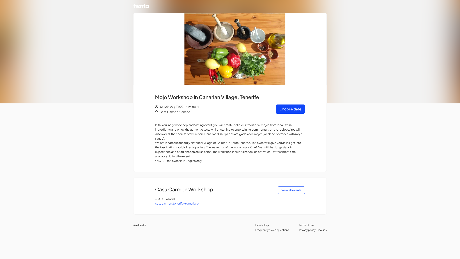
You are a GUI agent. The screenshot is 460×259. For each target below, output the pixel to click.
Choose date (290, 109)
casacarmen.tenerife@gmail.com (178, 203)
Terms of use (306, 225)
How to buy (262, 225)
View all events (291, 190)
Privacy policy (307, 229)
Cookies (322, 229)
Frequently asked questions (272, 229)
